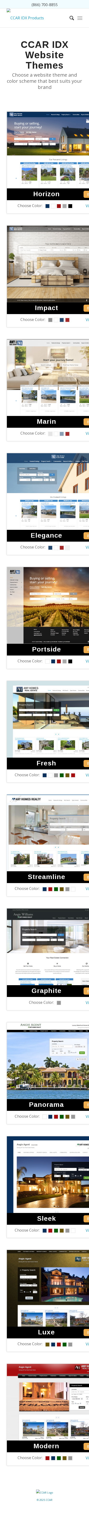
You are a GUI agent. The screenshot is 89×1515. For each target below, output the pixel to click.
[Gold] (67, 775)
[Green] (61, 775)
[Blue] (47, 206)
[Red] (58, 206)
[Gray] (64, 206)
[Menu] (79, 18)
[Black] (70, 206)
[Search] (69, 17)
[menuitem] (69, 17)
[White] (53, 206)
